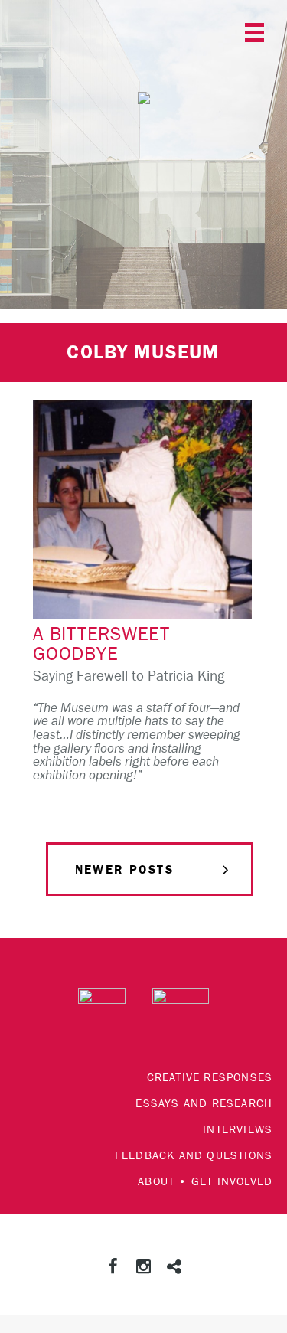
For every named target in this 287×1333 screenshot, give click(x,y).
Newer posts (124, 870)
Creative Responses (210, 1077)
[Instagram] (144, 1269)
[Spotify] (174, 1269)
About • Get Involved (205, 1182)
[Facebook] (113, 1269)
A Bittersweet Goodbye (101, 645)
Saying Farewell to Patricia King (128, 676)
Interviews (237, 1129)
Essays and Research (203, 1103)
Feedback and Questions (193, 1155)
